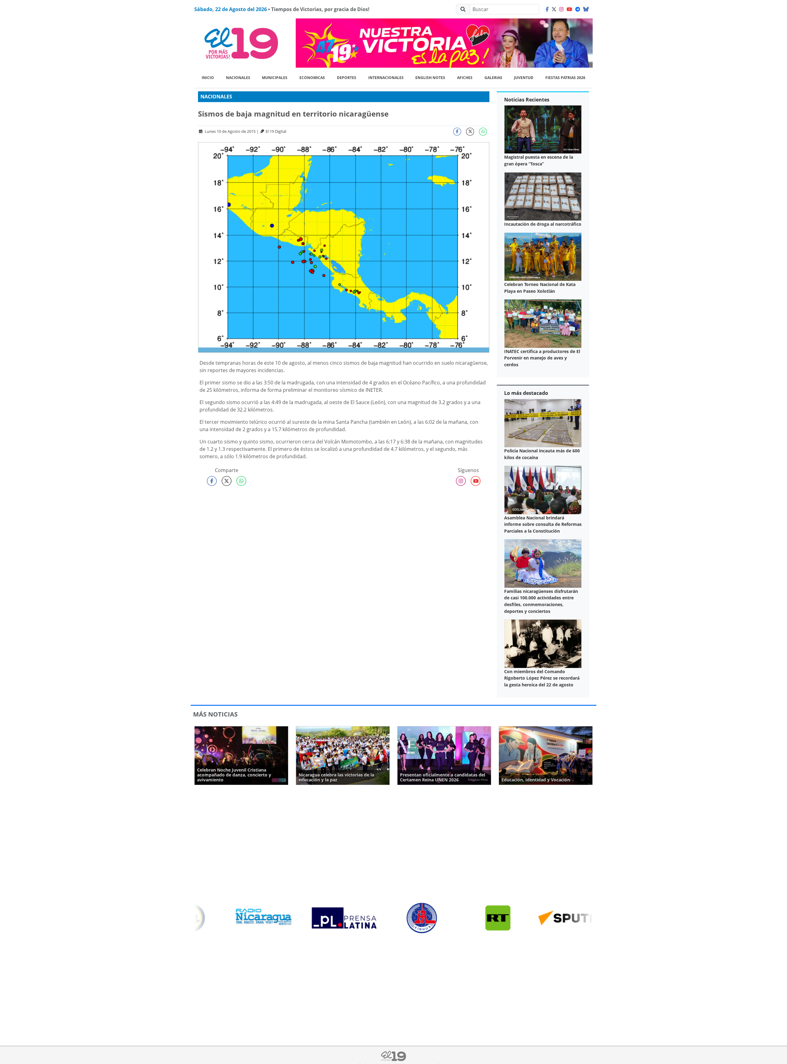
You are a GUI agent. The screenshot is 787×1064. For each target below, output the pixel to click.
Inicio (208, 77)
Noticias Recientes (526, 99)
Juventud (523, 77)
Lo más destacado (526, 393)
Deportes (346, 77)
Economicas (312, 77)
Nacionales (238, 77)
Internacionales (386, 77)
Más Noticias (215, 714)
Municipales (274, 77)
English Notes (430, 77)
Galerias (493, 77)
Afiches (465, 77)
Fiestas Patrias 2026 (565, 77)
